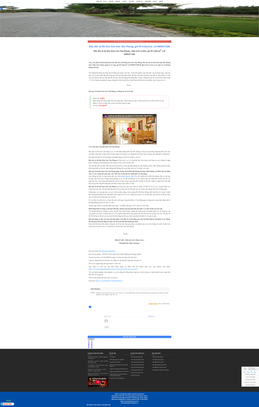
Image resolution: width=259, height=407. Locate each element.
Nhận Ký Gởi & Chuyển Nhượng (250, 382)
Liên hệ (161, 1)
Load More (91, 339)
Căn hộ (124, 1)
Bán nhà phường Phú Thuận (137, 359)
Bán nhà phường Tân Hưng (137, 362)
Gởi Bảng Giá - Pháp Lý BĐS (250, 374)
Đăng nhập (152, 316)
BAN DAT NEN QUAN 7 (158, 357)
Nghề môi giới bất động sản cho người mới (119, 371)
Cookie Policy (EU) (135, 375)
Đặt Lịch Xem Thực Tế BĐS (250, 379)
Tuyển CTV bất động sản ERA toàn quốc (119, 368)
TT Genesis (112, 357)
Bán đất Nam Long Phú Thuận (159, 367)
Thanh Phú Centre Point (115, 362)
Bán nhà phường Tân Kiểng (137, 364)
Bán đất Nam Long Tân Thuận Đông (161, 370)
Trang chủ (99, 1)
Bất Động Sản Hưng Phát (107, 251)
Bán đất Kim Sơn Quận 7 (158, 362)
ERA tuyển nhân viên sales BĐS (117, 359)
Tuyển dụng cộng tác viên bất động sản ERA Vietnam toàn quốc (118, 375)
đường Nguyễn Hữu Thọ (129, 176)
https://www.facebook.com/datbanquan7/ (109, 281)
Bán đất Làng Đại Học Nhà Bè (159, 364)
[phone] (2, 404)
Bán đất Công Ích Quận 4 (158, 359)
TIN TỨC (155, 1)
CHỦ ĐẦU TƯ (139, 1)
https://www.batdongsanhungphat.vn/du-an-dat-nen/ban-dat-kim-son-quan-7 (113, 269)
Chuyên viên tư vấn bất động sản (117, 378)
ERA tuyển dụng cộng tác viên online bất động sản (119, 365)
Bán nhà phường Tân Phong (137, 367)
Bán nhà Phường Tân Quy (137, 372)
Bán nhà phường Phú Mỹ (136, 357)
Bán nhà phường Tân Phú (137, 370)
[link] (245, 372)
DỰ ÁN (104, 1)
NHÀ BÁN (118, 1)
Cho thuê (131, 1)
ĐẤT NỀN (111, 1)
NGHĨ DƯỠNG (148, 1)
